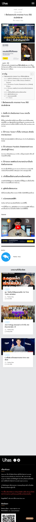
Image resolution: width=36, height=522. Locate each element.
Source (10, 98)
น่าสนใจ (15, 9)
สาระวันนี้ (20, 9)
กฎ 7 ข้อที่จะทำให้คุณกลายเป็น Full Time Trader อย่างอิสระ (17, 293)
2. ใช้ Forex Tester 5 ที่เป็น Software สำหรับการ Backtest (18, 81)
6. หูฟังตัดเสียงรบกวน (11, 94)
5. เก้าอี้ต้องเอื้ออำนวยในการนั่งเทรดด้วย (16, 92)
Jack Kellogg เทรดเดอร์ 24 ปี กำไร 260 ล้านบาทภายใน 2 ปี (17, 326)
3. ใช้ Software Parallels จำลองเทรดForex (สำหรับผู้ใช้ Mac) (19, 85)
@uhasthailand (15, 511)
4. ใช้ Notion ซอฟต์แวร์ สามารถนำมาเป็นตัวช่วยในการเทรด (19, 89)
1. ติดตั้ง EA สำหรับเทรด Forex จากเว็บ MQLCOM (19, 78)
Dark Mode (29, 518)
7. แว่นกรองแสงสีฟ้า (11, 96)
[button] (31, 74)
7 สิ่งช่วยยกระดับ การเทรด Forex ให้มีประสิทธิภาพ (16, 76)
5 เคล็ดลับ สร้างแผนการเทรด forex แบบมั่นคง (17, 359)
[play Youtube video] (18, 227)
